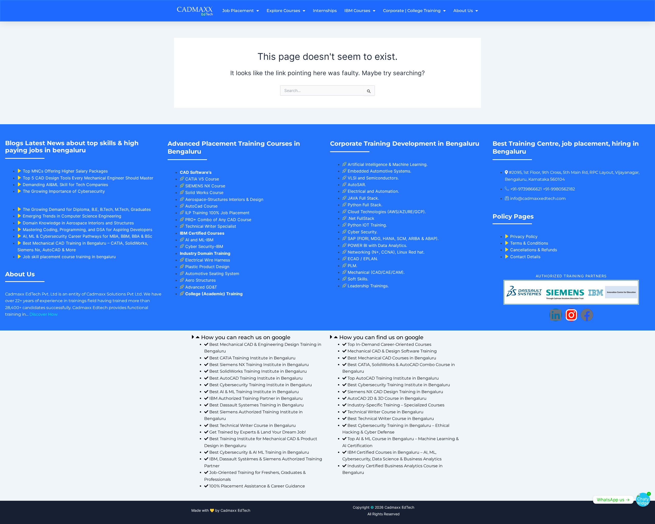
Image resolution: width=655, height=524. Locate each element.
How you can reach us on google (245, 337)
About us (463, 10)
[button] (258, 337)
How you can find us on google (381, 337)
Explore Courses (283, 10)
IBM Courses (357, 10)
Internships (325, 10)
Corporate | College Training (412, 10)
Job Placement (238, 10)
